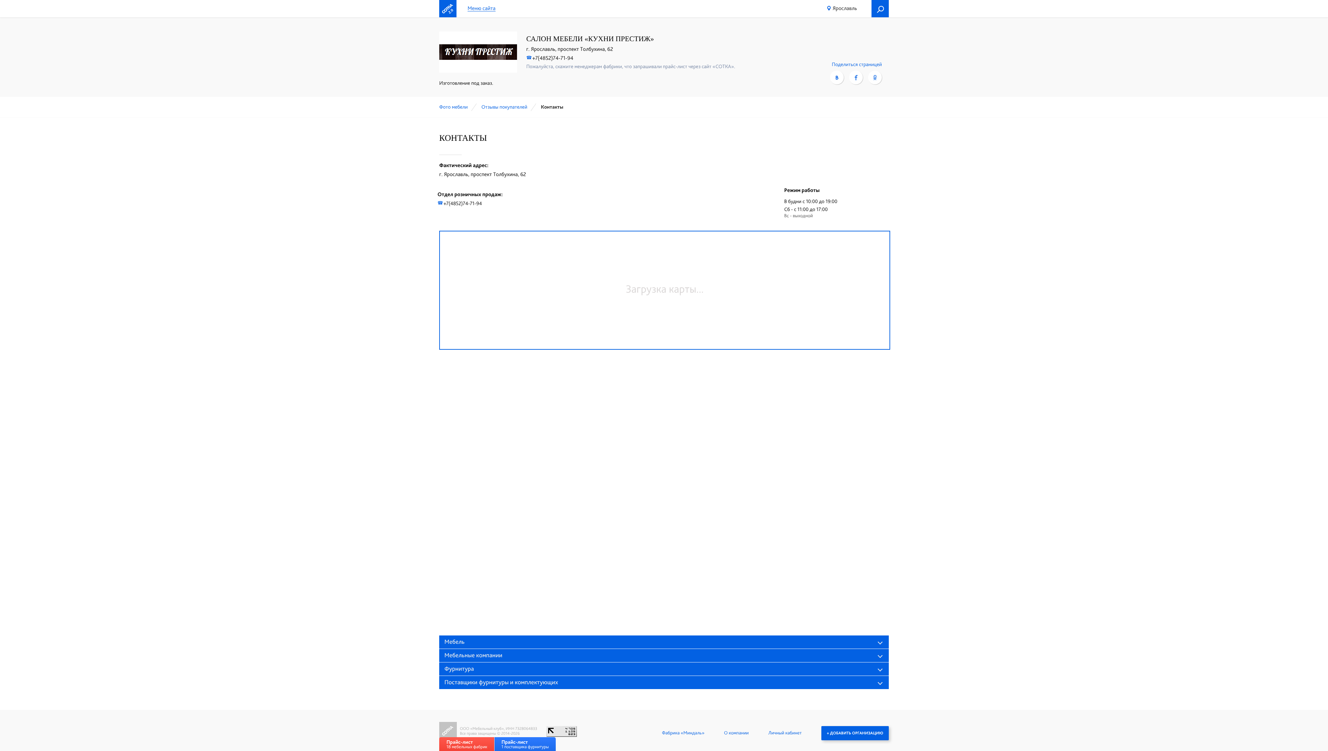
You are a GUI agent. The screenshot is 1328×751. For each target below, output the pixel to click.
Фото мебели (453, 107)
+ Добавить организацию (855, 733)
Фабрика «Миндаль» (683, 733)
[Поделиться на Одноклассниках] (875, 77)
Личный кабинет (785, 733)
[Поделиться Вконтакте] (837, 77)
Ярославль (845, 8)
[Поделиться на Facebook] (856, 77)
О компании (736, 733)
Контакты (552, 107)
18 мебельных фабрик (466, 744)
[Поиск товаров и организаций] (880, 8)
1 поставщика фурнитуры (525, 744)
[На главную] (447, 8)
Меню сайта (482, 8)
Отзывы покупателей (504, 107)
